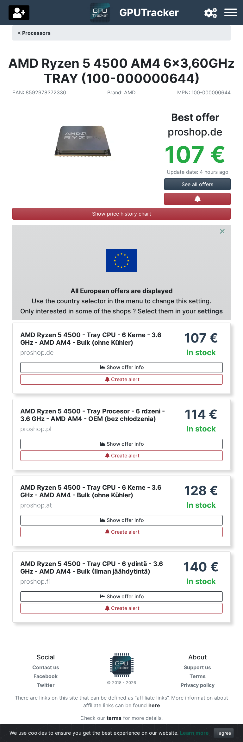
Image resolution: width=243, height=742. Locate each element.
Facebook (46, 676)
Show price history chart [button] (121, 214)
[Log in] (19, 12)
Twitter (46, 685)
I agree (223, 733)
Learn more (194, 733)
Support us (197, 667)
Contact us (45, 667)
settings (210, 311)
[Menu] (231, 13)
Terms (198, 676)
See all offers (197, 184)
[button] (210, 13)
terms (114, 718)
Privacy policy (198, 685)
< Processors (34, 33)
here (154, 705)
